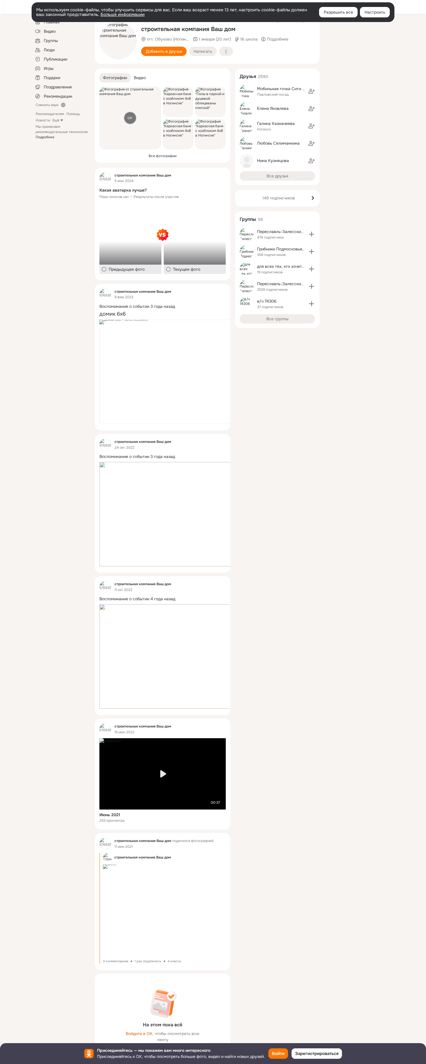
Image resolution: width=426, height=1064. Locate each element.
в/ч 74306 (266, 301)
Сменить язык (47, 105)
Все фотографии (162, 156)
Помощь (73, 114)
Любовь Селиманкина (278, 143)
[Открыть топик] (162, 190)
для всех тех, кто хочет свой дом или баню (299, 266)
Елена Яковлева (273, 108)
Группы (248, 219)
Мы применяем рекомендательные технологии (62, 131)
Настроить (375, 12)
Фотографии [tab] (115, 77)
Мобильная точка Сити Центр (285, 88)
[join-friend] (311, 91)
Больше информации (123, 14)
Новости (43, 120)
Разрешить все (338, 12)
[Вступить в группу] (311, 234)
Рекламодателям (50, 114)
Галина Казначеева (276, 123)
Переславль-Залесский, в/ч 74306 (291, 283)
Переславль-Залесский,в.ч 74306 (290, 231)
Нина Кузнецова (273, 160)
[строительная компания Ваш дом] (105, 178)
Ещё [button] (55, 120)
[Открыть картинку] (168, 372)
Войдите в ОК (139, 1033)
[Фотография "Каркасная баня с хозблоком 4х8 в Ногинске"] (178, 102)
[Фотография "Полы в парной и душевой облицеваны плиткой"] (210, 102)
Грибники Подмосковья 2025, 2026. (291, 249)
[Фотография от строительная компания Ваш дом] (117, 40)
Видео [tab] (140, 77)
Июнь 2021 (109, 814)
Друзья (248, 76)
